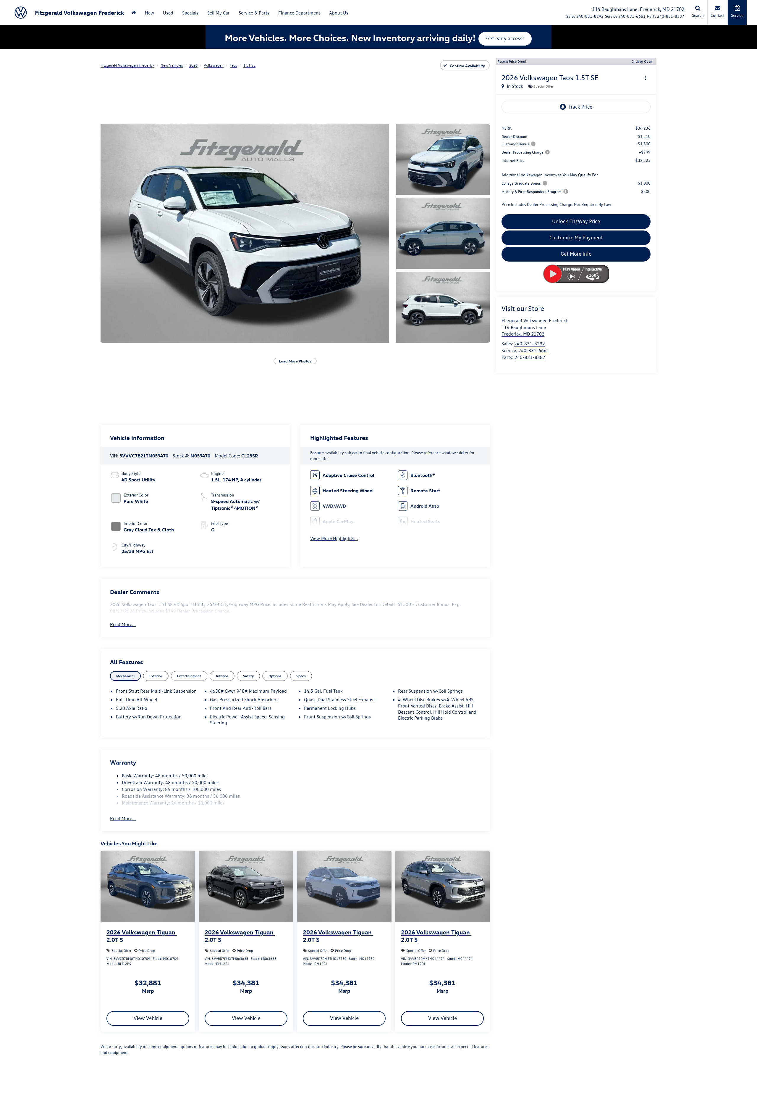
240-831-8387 (530, 357)
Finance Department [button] (299, 13)
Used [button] (168, 13)
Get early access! (505, 38)
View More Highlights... (334, 538)
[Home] (133, 12)
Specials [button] (190, 13)
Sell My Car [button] (218, 13)
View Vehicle (148, 1018)
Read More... (123, 624)
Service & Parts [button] (254, 13)
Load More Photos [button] (295, 360)
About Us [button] (338, 13)
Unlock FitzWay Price (576, 221)
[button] (245, 233)
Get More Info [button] (576, 254)
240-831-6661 (533, 350)
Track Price (580, 107)
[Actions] (645, 77)
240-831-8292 (529, 343)
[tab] (125, 676)
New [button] (149, 13)
